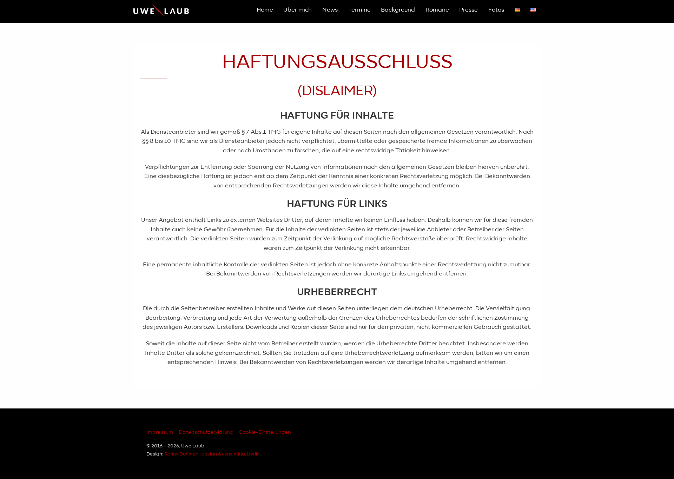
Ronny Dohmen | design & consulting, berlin (212, 454)
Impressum (159, 432)
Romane (437, 10)
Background (398, 10)
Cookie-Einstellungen (265, 432)
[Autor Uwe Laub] (161, 15)
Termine (359, 10)
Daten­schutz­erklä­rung (206, 432)
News (330, 10)
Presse (468, 10)
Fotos (496, 10)
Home (265, 10)
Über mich (297, 10)
